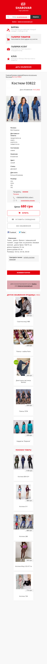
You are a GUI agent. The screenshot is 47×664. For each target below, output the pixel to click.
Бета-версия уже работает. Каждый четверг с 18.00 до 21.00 (23, 29)
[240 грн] (23, 367)
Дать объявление (23, 67)
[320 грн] (23, 307)
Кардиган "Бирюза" (23, 441)
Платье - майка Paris (23, 351)
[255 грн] (23, 337)
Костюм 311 (23, 506)
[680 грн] (23, 522)
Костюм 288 (23, 536)
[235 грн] (23, 427)
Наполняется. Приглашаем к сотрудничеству (21, 48)
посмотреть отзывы (28, 200)
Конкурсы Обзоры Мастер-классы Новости (23, 58)
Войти (14, 22)
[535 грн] (23, 397)
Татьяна (16, 194)
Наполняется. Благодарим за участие (24, 38)
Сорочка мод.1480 (23, 321)
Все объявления (23, 226)
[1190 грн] (23, 462)
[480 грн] (23, 492)
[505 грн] (23, 552)
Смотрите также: (15, 257)
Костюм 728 (23, 596)
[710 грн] (23, 582)
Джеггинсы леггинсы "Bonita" (23, 381)
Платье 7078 (23, 411)
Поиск (36, 17)
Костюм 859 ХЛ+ (23, 477)
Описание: (12, 238)
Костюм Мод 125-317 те (23, 566)
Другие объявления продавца (23, 295)
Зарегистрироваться (25, 22)
